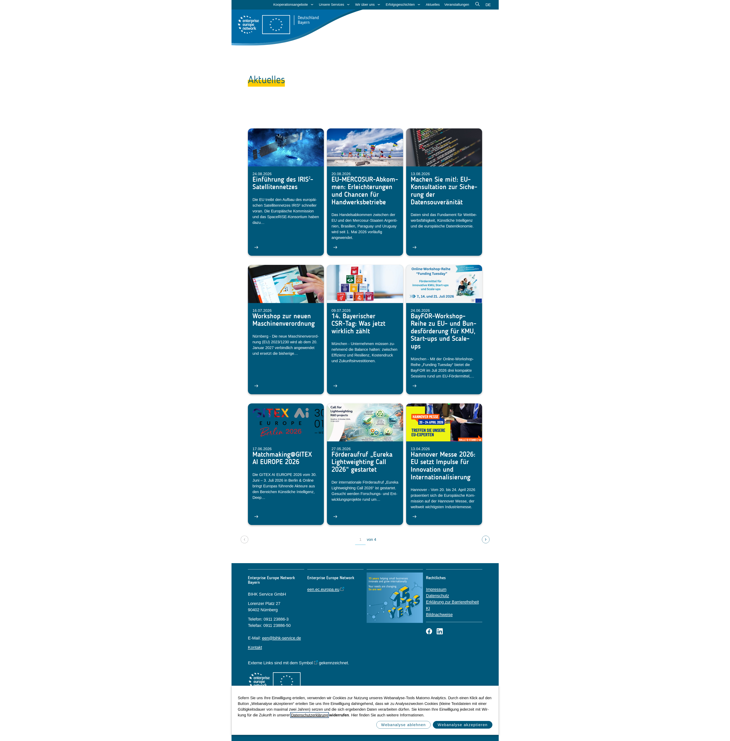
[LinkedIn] (440, 631)
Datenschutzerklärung (309, 715)
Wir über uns (365, 4)
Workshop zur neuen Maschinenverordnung (283, 319)
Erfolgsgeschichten (400, 4)
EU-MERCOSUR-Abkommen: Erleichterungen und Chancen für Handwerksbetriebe (365, 191)
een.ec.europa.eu (323, 589)
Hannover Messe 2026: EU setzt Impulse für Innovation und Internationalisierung (443, 466)
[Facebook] (429, 631)
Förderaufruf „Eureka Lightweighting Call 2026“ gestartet (362, 462)
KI (428, 608)
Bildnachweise (439, 614)
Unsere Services (331, 4)
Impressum (436, 589)
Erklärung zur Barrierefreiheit (452, 602)
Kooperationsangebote (290, 4)
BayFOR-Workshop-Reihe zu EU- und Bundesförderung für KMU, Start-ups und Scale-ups (443, 331)
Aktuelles (433, 4)
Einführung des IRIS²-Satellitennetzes (282, 183)
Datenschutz (437, 595)
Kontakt (255, 647)
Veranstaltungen (456, 4)
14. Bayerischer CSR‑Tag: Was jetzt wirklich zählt (358, 323)
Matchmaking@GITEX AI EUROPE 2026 (282, 458)
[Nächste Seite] (486, 539)
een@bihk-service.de (281, 638)
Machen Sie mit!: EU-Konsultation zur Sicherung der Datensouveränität (444, 191)
